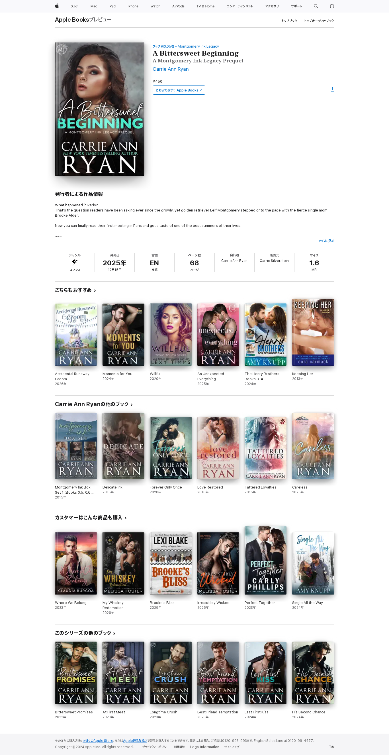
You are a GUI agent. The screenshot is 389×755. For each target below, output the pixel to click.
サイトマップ (231, 747)
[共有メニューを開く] (332, 90)
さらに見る (326, 241)
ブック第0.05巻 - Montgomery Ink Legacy (186, 46)
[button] (316, 6)
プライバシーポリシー (155, 747)
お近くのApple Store (98, 741)
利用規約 (179, 747)
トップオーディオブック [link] (319, 21)
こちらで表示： (177, 90)
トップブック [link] (289, 21)
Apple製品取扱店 (135, 741)
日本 (331, 747)
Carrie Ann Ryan (171, 69)
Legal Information (204, 747)
